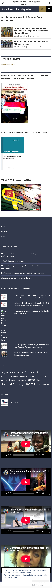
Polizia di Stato (10, 384)
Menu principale (49, 9)
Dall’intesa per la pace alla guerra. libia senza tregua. (22, 273)
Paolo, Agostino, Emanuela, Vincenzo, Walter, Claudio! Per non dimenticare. (31, 345)
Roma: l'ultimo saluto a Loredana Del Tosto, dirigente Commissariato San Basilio (32, 296)
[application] (26, 444)
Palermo (31, 379)
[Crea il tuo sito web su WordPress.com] (26, 3)
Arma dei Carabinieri (26, 372)
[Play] (5, 455)
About (4, 231)
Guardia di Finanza (32, 377)
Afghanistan (7, 372)
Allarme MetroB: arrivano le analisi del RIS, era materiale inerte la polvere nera (31, 304)
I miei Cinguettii (8, 64)
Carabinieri (9, 376)
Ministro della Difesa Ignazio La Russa (13, 380)
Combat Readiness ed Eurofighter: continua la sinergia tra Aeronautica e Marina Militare (31, 30)
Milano (46, 377)
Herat (41, 377)
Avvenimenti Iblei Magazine (16, 9)
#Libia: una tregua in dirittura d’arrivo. (16, 278)
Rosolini (39, 385)
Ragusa (22, 385)
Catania (22, 376)
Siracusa (45, 385)
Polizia (38, 380)
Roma (31, 383)
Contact (5, 236)
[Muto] (44, 455)
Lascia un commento (32, 36)
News (3, 226)
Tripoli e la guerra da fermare (13, 261)
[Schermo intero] (48, 455)
